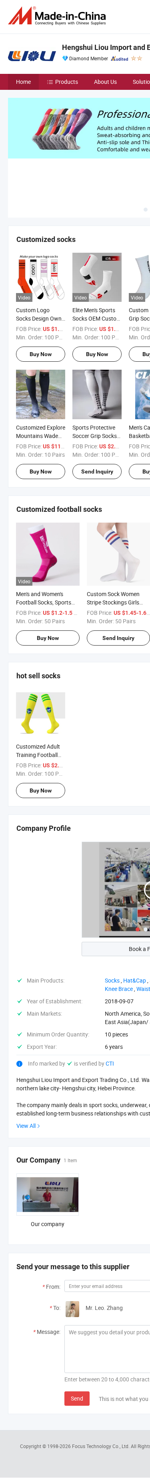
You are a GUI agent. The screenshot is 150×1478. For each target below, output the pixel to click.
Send (77, 1398)
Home (23, 81)
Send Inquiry (97, 471)
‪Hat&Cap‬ (134, 980)
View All (26, 1125)
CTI (110, 1063)
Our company (47, 1224)
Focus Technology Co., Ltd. (101, 1446)
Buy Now (41, 354)
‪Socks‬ (112, 980)
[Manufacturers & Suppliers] (58, 15)
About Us (105, 81)
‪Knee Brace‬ (119, 989)
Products (66, 81)
